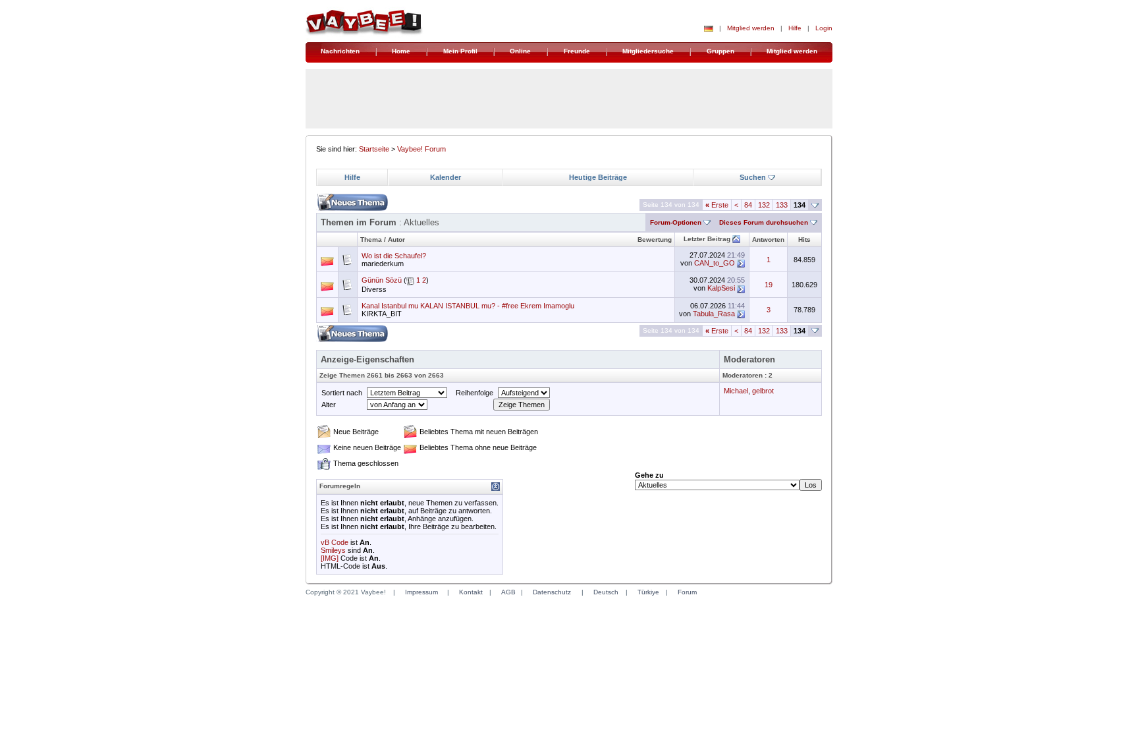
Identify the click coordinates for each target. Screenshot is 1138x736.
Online (520, 51)
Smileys (333, 550)
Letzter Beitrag (707, 238)
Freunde (577, 51)
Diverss (374, 289)
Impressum (421, 592)
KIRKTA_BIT (382, 314)
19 (768, 285)
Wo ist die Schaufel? (394, 256)
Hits (804, 239)
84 (748, 205)
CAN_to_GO (714, 263)
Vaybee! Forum (421, 149)
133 (782, 205)
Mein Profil (460, 51)
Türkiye (648, 592)
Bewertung (654, 239)
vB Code (334, 542)
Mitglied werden (750, 28)
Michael (736, 391)
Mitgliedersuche (648, 51)
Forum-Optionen (675, 222)
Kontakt (471, 592)
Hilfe (794, 28)
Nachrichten (340, 51)
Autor (396, 239)
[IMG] (330, 558)
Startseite (374, 149)
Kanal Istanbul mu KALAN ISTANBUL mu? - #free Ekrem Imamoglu (468, 306)
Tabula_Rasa (714, 314)
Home (401, 51)
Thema (371, 239)
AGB (508, 592)
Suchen (753, 177)
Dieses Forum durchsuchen (763, 222)
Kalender (445, 177)
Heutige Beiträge (598, 177)
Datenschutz (552, 592)
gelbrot (763, 391)
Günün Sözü (382, 280)
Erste (716, 205)
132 (764, 205)
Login (823, 28)
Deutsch (605, 592)
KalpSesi (721, 288)
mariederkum (383, 264)
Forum (687, 592)
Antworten (768, 239)
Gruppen (720, 51)
